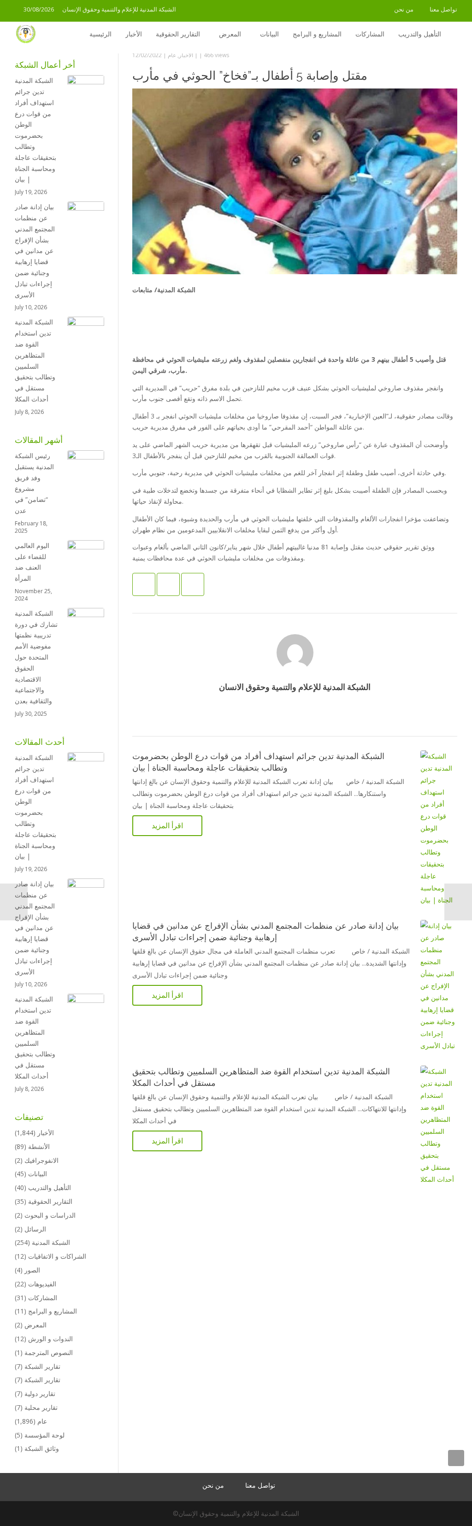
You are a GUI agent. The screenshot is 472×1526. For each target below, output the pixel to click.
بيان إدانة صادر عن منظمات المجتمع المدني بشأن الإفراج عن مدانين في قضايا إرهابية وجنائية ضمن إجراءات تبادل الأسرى (35, 250)
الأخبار (186, 55)
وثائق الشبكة (41, 1448)
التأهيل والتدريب (49, 1187)
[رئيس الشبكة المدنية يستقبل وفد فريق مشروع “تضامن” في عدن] (85, 468)
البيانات (37, 1173)
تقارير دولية (39, 1393)
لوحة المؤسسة (44, 1435)
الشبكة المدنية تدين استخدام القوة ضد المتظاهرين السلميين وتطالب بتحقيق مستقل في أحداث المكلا (35, 360)
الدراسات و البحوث (50, 1215)
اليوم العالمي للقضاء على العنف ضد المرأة (32, 562)
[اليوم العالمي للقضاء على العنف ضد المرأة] (85, 558)
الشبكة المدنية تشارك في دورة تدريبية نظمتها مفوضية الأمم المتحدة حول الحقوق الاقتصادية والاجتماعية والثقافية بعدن (36, 657)
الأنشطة (39, 1146)
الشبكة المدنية (51, 1242)
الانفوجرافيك (41, 1160)
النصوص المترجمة (48, 1352)
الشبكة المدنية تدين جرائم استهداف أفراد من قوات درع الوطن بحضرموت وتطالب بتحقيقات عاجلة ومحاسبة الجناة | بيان (35, 129)
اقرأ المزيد (167, 825)
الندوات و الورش (50, 1338)
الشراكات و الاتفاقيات (57, 1256)
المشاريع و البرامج (52, 1311)
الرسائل (35, 1229)
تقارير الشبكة (42, 1366)
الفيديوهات (42, 1283)
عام (172, 55)
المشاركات (42, 1297)
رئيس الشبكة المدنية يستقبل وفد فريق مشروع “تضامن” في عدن (34, 483)
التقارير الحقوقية (50, 1201)
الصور (32, 1270)
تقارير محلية (41, 1407)
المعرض (35, 1324)
